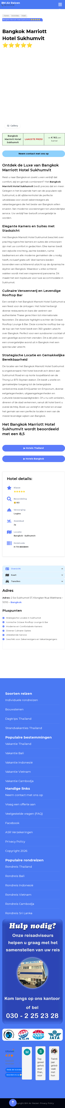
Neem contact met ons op (24, 795)
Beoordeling (20, 499)
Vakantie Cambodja (19, 781)
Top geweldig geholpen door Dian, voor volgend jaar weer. (40, 1067)
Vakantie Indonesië (19, 762)
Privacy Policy (15, 841)
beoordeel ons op (12, 1075)
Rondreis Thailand (18, 866)
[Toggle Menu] (60, 4)
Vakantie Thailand (18, 744)
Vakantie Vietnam (18, 771)
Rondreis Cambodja (19, 904)
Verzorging (19, 510)
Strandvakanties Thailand (23, 728)
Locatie (18, 532)
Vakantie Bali (14, 753)
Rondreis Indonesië (19, 885)
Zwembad (19, 521)
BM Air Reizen (11, 2)
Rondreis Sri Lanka (18, 913)
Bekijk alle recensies (14, 1070)
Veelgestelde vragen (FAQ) (24, 813)
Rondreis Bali (14, 876)
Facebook (12, 823)
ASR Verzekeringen (19, 832)
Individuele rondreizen (21, 700)
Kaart (13, 575)
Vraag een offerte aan (20, 804)
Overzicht (16, 569)
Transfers (15, 581)
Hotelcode (19, 543)
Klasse (17, 488)
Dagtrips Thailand (18, 718)
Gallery (14, 125)
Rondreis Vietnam (18, 894)
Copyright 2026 (16, 851)
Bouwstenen (14, 709)
